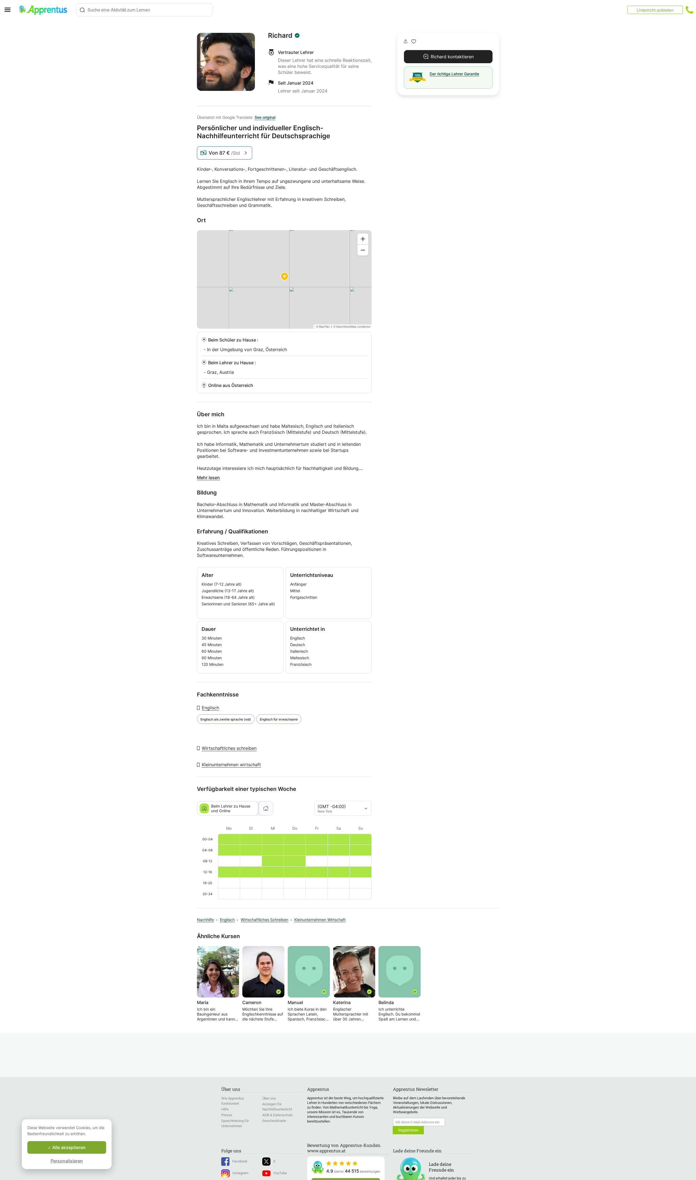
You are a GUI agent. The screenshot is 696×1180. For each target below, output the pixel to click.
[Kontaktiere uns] (689, 10)
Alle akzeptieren (68, 1147)
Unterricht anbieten (655, 10)
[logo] (45, 9)
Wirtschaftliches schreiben (229, 748)
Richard (280, 35)
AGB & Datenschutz (277, 1115)
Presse (226, 1115)
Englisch (210, 707)
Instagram (240, 1173)
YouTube (280, 1173)
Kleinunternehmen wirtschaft (231, 764)
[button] (413, 41)
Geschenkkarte (274, 1121)
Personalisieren (67, 1161)
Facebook (239, 1161)
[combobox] (144, 9)
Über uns (269, 1098)
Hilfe (225, 1109)
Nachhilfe (205, 919)
